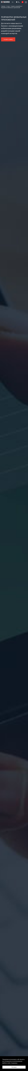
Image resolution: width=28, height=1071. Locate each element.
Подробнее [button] (14, 1063)
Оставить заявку (8, 39)
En (12, 2)
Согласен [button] (14, 1067)
